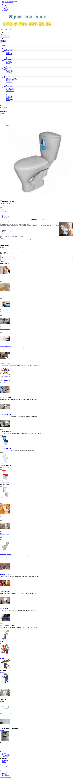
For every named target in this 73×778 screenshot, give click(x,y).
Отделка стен (8, 61)
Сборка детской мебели (10, 88)
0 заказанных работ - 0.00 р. (5, 36)
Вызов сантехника (9, 49)
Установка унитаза (9, 85)
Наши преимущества (5, 216)
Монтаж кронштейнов (10, 53)
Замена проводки (9, 72)
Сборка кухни (8, 90)
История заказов (5, 773)
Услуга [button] (3, 45)
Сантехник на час (9, 81)
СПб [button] (3, 65)
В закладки (2, 211)
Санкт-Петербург (5, 68)
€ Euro (6, 5)
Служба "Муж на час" (6, 753)
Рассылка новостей (5, 775)
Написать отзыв (8, 203)
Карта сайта (4, 762)
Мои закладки (4, 774)
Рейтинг (1, 253)
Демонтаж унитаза (9, 99)
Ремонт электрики (9, 74)
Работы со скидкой (5, 768)
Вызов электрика (9, 70)
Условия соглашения (5, 756)
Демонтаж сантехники (10, 98)
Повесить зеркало (9, 54)
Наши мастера (4, 766)
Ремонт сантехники (9, 80)
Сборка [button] (3, 87)
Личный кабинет (5, 772)
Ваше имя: (2, 247)
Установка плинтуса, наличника (11, 58)
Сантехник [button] (4, 77)
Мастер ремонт (4, 608)
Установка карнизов (9, 66)
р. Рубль (6, 6)
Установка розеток (9, 75)
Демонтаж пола (9, 97)
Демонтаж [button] (4, 93)
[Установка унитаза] (37, 198)
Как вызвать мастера (5, 754)
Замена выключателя (9, 71)
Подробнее (2, 643)
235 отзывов (2, 203)
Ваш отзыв (2, 251)
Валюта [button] (3, 4)
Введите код (3, 255)
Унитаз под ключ (9, 82)
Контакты (4, 40)
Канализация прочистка (7, 625)
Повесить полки (9, 56)
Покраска (8, 63)
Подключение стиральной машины (12, 79)
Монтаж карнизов (9, 52)
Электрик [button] (4, 69)
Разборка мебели (4, 574)
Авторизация (6, 9)
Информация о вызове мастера (7, 2)
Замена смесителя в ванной (11, 78)
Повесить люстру (9, 73)
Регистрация (6, 8)
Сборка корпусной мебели (10, 89)
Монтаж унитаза (4, 516)
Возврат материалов (5, 761)
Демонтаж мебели (9, 95)
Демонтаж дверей (9, 94)
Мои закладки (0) (5, 10)
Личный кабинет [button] (5, 7)
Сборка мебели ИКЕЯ (10, 91)
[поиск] (10, 29)
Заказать (2, 209)
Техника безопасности (6, 755)
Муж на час (8, 100)
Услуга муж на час (5, 380)
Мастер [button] (3, 51)
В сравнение (7, 211)
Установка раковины (9, 83)
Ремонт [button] (3, 60)
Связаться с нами (5, 760)
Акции (1, 40)
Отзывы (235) (4, 217)
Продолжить (3, 261)
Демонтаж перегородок (10, 96)
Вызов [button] (3, 48)
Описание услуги (5, 215)
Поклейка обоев (9, 62)
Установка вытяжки (9, 57)
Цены (3, 47)
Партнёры (4, 767)
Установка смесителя (9, 84)
